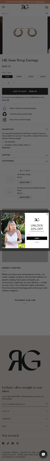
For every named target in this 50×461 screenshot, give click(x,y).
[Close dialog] (47, 214)
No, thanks (37, 242)
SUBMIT (37, 238)
